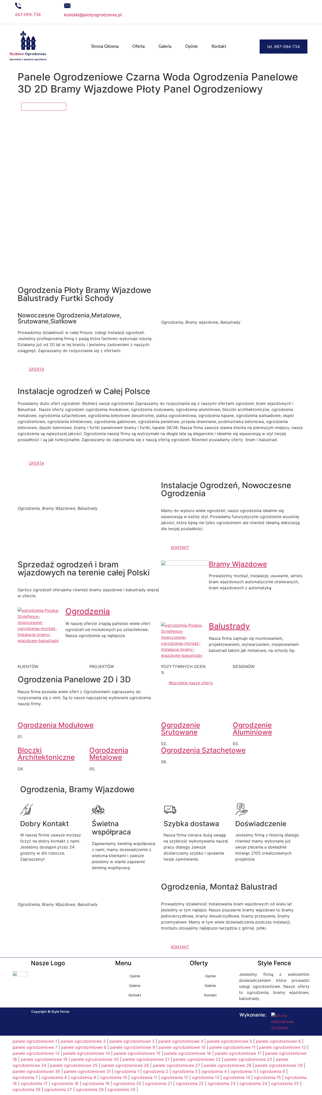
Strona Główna (104, 46)
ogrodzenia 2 (155, 1071)
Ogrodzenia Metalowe (108, 754)
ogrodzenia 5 (243, 1071)
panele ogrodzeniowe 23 (248, 1059)
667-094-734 (28, 15)
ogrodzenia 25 (285, 1083)
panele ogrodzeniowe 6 (278, 1041)
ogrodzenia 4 (214, 1071)
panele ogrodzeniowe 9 (132, 1047)
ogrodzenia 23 (221, 1083)
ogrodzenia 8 (54, 1077)
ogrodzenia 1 (126, 1071)
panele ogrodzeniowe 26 (125, 1065)
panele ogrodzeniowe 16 (187, 1053)
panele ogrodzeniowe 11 (232, 1047)
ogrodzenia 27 (58, 1089)
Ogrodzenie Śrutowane (180, 728)
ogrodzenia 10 (113, 1077)
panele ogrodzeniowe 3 (131, 1041)
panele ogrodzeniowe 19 (44, 1059)
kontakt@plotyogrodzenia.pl (93, 14)
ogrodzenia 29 (121, 1089)
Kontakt (219, 46)
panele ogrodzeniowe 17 (238, 1053)
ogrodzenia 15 (267, 1077)
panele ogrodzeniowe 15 (137, 1053)
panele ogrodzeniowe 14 (86, 1053)
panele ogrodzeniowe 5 (229, 1041)
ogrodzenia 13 (205, 1077)
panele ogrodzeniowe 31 (87, 1071)
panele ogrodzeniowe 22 (197, 1059)
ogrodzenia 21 (158, 1083)
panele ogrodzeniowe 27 (176, 1065)
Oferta (138, 46)
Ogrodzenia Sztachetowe (203, 750)
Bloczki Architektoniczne (46, 754)
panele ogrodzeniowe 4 (180, 1041)
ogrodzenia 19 (95, 1083)
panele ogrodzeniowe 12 (282, 1047)
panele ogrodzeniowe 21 (146, 1059)
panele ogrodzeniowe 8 (83, 1047)
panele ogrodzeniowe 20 (95, 1059)
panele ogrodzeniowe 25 (74, 1065)
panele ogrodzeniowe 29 (279, 1065)
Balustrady (229, 626)
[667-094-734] (18, 6)
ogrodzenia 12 (174, 1077)
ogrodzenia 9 (83, 1077)
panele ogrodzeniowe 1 (35, 1041)
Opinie (191, 46)
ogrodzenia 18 (64, 1083)
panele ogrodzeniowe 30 (36, 1071)
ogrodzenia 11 (144, 1077)
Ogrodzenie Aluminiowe (252, 728)
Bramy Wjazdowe (238, 564)
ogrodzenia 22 (190, 1083)
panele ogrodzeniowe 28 (227, 1065)
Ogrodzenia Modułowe (56, 725)
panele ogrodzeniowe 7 (35, 1047)
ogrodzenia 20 (127, 1083)
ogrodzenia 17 (34, 1083)
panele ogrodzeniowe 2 (83, 1041)
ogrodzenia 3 (184, 1071)
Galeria (164, 46)
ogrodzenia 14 (236, 1077)
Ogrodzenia (87, 611)
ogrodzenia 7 (25, 1077)
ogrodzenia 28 (90, 1089)
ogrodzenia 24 (253, 1083)
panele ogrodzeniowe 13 (36, 1053)
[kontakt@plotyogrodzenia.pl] (67, 6)
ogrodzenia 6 (272, 1071)
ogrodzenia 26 (27, 1089)
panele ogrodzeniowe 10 (182, 1047)
